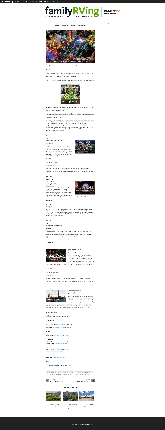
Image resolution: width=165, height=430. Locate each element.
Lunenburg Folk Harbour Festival (82, 374)
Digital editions (30, 1)
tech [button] (23, 1)
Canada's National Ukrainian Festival (54, 374)
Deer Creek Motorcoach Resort (70, 404)
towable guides (38, 1)
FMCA (58, 1)
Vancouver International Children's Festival (75, 370)
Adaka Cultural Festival (51, 372)
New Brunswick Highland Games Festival (84, 372)
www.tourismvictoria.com (57, 326)
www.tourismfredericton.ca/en (59, 343)
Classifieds (46, 1)
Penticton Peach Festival (68, 374)
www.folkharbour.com (72, 295)
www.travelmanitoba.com (57, 333)
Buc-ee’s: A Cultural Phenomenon (86, 404)
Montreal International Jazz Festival (65, 372)
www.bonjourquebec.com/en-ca (58, 357)
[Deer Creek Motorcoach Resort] (70, 396)
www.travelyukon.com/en (66, 364)
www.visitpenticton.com (60, 327)
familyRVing (7, 1)
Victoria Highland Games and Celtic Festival (55, 370)
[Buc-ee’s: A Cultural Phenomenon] (86, 396)
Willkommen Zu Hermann (54, 404)
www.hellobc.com (61, 322)
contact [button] (53, 1)
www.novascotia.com (58, 349)
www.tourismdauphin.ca (57, 335)
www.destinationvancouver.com (61, 324)
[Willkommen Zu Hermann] (53, 396)
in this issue (18, 1)
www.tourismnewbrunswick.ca (61, 341)
